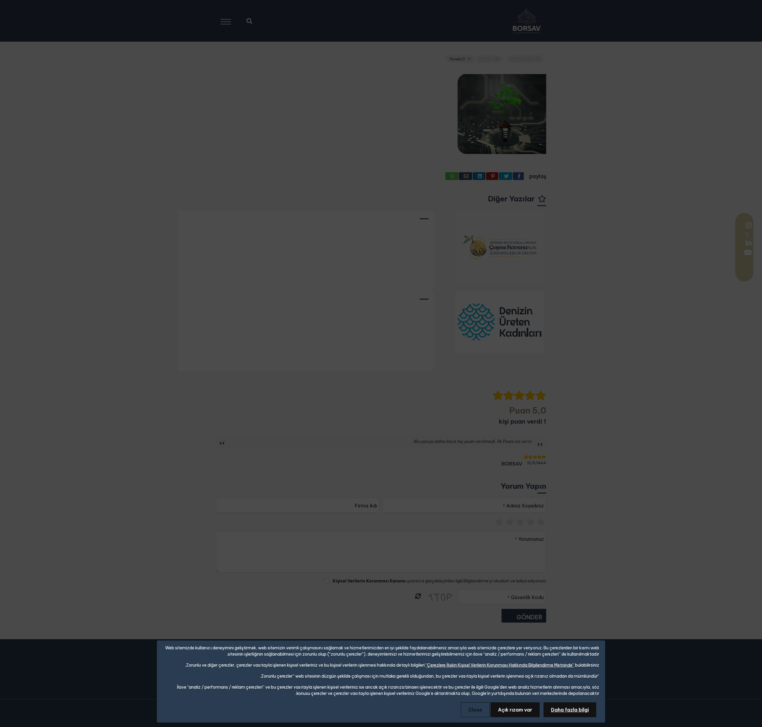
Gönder (529, 617)
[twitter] (747, 234)
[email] (465, 176)
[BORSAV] (526, 20)
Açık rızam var (515, 710)
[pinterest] (492, 176)
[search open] (249, 20)
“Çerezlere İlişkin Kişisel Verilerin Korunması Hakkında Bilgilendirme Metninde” (500, 665)
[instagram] (748, 226)
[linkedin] (745, 243)
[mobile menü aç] (228, 19)
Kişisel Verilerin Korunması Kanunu (369, 581)
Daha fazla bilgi (570, 710)
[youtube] (747, 253)
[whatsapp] (451, 176)
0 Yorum (457, 59)
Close (475, 710)
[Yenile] (417, 596)
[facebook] (518, 176)
